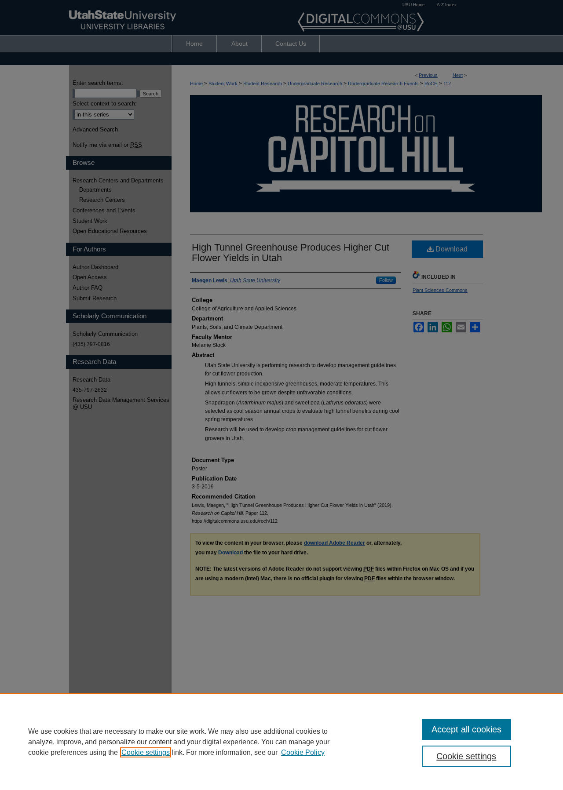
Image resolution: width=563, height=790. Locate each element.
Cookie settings (145, 752)
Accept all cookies (466, 729)
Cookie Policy (303, 752)
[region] (281, 741)
